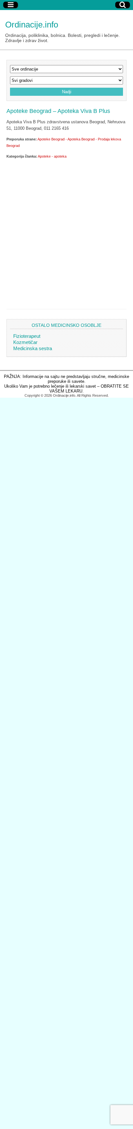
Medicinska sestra (32, 348)
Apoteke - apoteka (52, 156)
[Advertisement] (66, 232)
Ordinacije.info (31, 24)
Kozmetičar (25, 342)
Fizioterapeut (26, 336)
